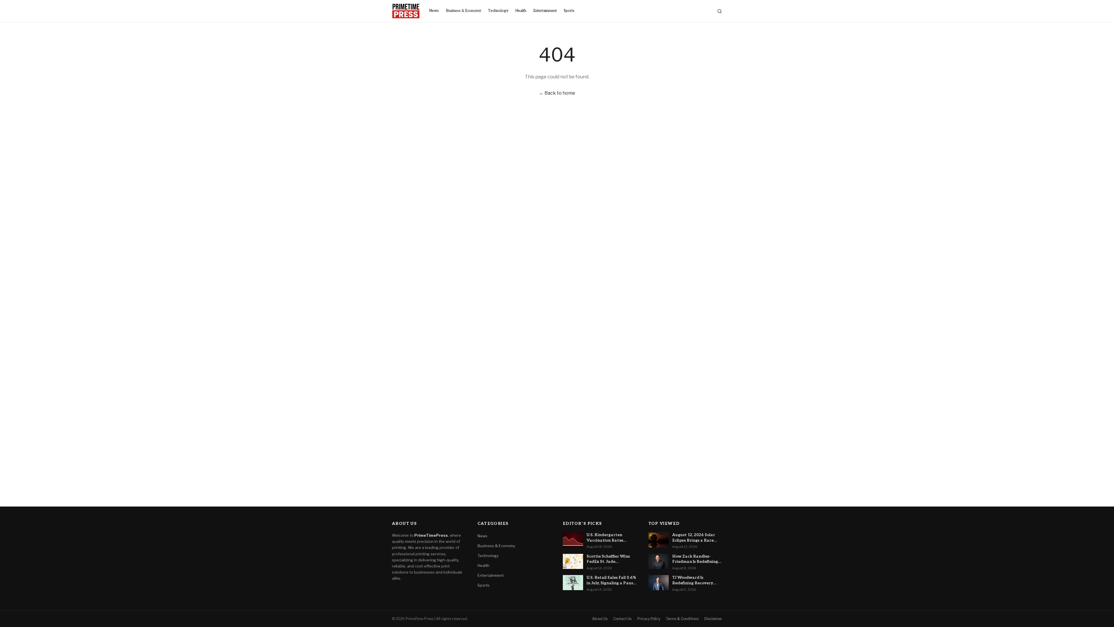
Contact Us (622, 619)
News (434, 11)
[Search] (719, 11)
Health (520, 11)
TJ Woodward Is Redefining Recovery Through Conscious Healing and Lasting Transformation (692, 580)
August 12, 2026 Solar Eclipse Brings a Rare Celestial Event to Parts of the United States (696, 538)
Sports (569, 11)
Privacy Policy (648, 619)
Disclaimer (713, 619)
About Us (599, 619)
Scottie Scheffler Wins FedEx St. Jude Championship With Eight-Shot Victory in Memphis (608, 559)
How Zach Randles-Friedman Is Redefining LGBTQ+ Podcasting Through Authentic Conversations (695, 559)
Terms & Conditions (682, 619)
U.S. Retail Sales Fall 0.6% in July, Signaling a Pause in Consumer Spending (611, 580)
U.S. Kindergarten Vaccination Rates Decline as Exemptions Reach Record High (609, 538)
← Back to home (557, 93)
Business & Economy (463, 11)
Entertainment (545, 11)
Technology (498, 11)
